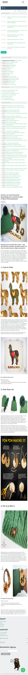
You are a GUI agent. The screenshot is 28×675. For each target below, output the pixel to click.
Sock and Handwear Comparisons (13, 116)
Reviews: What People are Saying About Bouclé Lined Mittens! (17, 26)
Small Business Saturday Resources (13, 144)
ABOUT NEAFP (3, 621)
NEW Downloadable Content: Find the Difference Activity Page (15, 35)
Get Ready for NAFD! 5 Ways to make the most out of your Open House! (17, 31)
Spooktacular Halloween (13, 77)
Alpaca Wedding (12, 65)
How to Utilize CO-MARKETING (11, 174)
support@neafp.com (20, 613)
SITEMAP (2, 626)
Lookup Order (3, 634)
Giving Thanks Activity (14, 79)
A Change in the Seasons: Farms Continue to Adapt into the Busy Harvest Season (14, 118)
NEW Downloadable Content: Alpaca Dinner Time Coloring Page (16, 22)
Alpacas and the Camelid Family (9, 95)
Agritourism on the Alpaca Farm (12, 150)
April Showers (8, 68)
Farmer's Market (9, 73)
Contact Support (3, 632)
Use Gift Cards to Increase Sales (12, 131)
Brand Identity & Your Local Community (13, 153)
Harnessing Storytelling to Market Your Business (15, 126)
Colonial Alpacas (10, 71)
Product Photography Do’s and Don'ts (13, 179)
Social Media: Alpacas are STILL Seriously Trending (15, 155)
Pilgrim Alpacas (12, 81)
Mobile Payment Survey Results (12, 177)
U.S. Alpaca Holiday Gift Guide (12, 143)
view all (3, 52)
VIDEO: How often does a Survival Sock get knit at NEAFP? (17, 17)
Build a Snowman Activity (12, 62)
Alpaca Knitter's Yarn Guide (12, 137)
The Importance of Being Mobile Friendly (14, 187)
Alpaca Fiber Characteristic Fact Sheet (10, 90)
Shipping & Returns (4, 635)
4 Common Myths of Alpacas (8, 91)
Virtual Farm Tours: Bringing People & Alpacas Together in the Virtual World (13, 133)
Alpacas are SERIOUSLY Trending (12, 172)
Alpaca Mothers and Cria (7, 96)
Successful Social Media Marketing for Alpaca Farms (16, 149)
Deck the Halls (11, 82)
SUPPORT (2, 624)
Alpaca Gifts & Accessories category (11, 254)
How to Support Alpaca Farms (12, 120)
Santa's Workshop (12, 84)
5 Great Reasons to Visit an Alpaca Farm (10, 93)
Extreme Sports (10, 63)
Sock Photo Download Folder (13, 110)
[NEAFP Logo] (14, 2)
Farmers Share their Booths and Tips (13, 176)
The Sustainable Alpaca (7, 98)
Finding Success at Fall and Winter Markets (14, 152)
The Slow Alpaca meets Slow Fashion (13, 183)
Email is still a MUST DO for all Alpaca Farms (14, 105)
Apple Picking (7, 74)
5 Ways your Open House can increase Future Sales (16, 168)
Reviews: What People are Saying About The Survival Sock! (16, 43)
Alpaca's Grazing (18, 60)
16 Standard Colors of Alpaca (8, 99)
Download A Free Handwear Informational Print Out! (16, 48)
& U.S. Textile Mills (23, 673)
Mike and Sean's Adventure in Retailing (13, 138)
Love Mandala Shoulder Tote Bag (15, 323)
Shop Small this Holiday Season (13, 111)
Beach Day (8, 70)
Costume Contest (12, 76)
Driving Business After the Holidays (12, 180)
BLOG (1, 623)
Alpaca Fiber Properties (11, 122)
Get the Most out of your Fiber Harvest (14, 135)
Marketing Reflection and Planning (12, 182)
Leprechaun (11, 66)
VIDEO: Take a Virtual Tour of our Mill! (15, 39)
